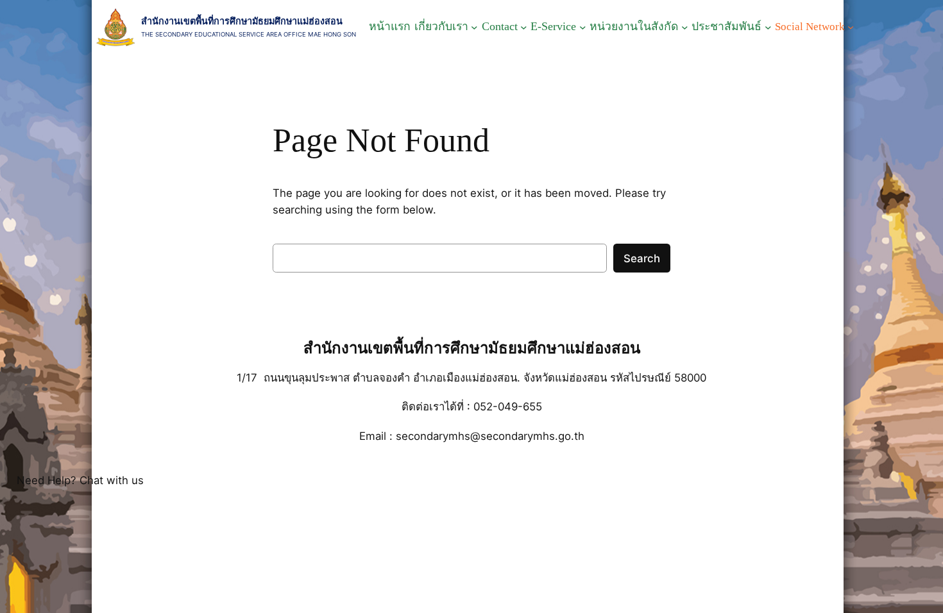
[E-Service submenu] (582, 27)
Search (642, 258)
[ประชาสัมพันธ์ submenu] (768, 27)
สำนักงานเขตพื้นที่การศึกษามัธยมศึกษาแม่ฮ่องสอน (242, 20)
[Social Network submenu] (850, 27)
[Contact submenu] (523, 27)
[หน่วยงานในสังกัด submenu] (684, 27)
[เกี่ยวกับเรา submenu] (474, 27)
